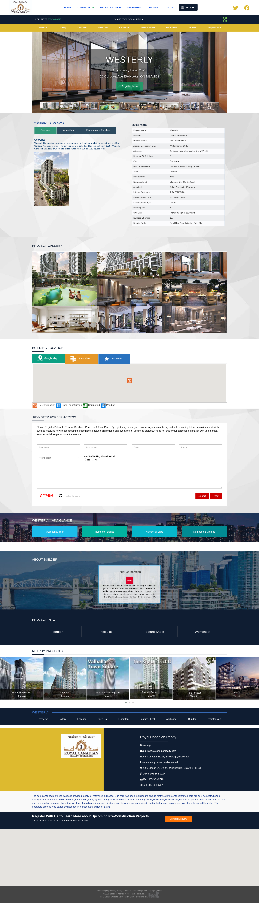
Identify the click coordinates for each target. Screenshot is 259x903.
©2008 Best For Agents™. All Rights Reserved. (124, 894)
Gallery (62, 27)
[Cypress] (64, 678)
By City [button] (191, 7)
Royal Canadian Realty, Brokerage (164, 756)
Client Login (147, 891)
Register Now (214, 27)
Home (67, 7)
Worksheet (171, 27)
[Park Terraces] (194, 678)
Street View (84, 358)
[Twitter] (235, 9)
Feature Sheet (148, 27)
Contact (170, 7)
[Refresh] (60, 496)
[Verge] (237, 678)
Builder (192, 27)
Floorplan (124, 27)
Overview (42, 27)
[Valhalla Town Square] (107, 678)
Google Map (50, 358)
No (88, 460)
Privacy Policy (115, 891)
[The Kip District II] (151, 678)
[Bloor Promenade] (21, 678)
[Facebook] (246, 9)
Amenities (68, 130)
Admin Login (102, 891)
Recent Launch (110, 7)
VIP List (153, 7)
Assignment (135, 7)
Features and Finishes (98, 130)
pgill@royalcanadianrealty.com (159, 751)
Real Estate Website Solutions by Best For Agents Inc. (124, 897)
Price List (103, 27)
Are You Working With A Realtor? (99, 456)
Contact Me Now (178, 819)
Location (82, 27)
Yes (96, 460)
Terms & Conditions (132, 891)
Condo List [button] (84, 7)
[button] (129, 380)
